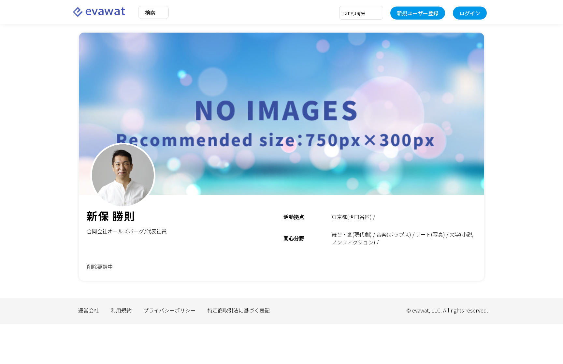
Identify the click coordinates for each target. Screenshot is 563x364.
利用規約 (121, 310)
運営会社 (88, 310)
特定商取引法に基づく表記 (238, 310)
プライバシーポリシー (169, 310)
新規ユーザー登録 (418, 13)
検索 (150, 12)
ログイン (469, 13)
